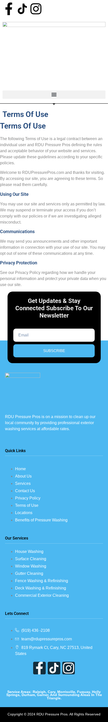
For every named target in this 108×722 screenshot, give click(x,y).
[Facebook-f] (9, 9)
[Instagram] (36, 9)
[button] (54, 94)
